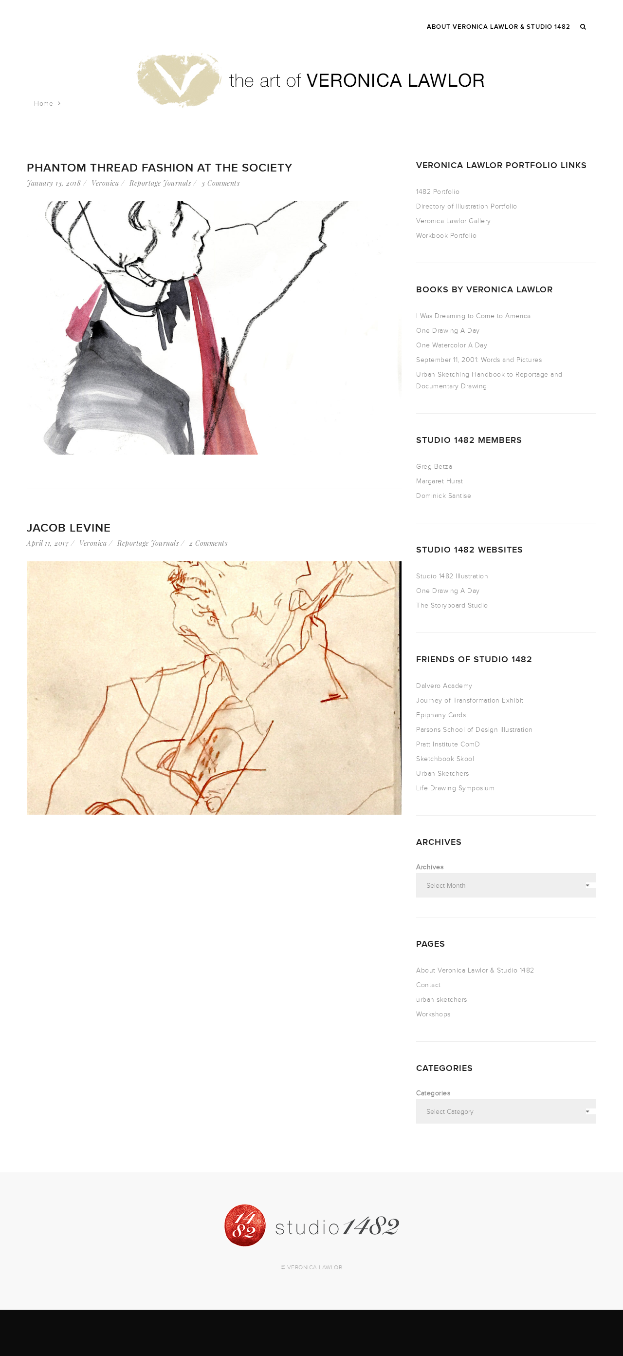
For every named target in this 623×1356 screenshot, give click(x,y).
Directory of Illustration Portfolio (466, 206)
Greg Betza (434, 466)
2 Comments (208, 543)
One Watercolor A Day (451, 345)
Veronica (105, 183)
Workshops (433, 1014)
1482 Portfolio (437, 192)
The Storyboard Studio (452, 605)
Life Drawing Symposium (455, 788)
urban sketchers (441, 999)
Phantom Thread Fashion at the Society (160, 168)
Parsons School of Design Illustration (474, 730)
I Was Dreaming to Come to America (473, 316)
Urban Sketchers (442, 773)
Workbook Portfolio (446, 235)
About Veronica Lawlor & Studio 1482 (475, 970)
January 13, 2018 (54, 183)
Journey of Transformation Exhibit (470, 700)
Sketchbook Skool (445, 759)
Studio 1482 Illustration (452, 576)
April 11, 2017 (48, 543)
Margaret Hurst (439, 481)
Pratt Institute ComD (448, 744)
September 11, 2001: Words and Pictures (479, 360)
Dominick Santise (443, 496)
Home (43, 103)
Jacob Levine (69, 528)
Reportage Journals (160, 183)
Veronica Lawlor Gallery (453, 221)
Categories (433, 1093)
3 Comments (220, 183)
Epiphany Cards (441, 715)
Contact (428, 985)
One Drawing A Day (448, 330)
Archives (429, 867)
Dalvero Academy (444, 686)
